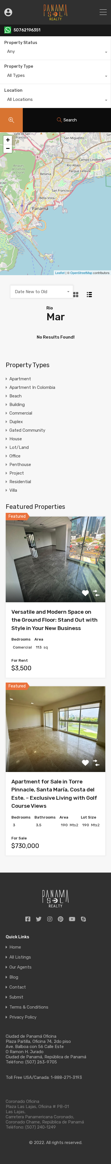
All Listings (20, 957)
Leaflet (60, 272)
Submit (16, 997)
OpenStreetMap (81, 272)
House (15, 438)
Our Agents (20, 967)
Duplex (16, 421)
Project (16, 473)
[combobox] (55, 53)
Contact (17, 987)
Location (13, 90)
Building (17, 404)
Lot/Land (19, 447)
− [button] (8, 148)
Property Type (18, 66)
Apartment (20, 378)
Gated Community (27, 430)
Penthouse (20, 464)
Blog (13, 977)
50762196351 (27, 30)
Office (14, 456)
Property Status (20, 42)
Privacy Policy (22, 1017)
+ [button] (8, 139)
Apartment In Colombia (32, 387)
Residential (20, 481)
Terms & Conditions (28, 1007)
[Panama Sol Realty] (55, 17)
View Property (56, 585)
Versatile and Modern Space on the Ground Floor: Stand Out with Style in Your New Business (54, 620)
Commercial (20, 413)
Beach (15, 396)
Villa (13, 490)
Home (15, 947)
